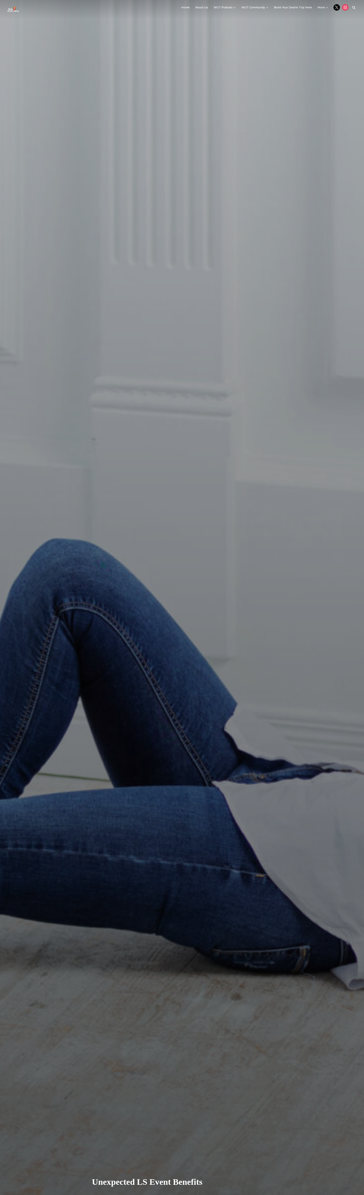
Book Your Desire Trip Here (293, 7)
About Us (201, 7)
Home (185, 7)
